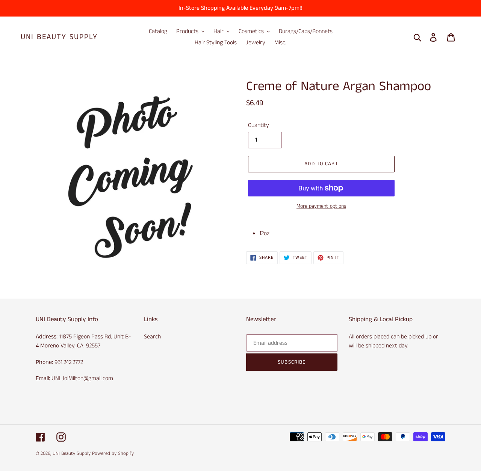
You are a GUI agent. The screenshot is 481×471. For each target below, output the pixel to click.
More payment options (321, 206)
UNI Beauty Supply (59, 37)
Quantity (258, 125)
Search (152, 336)
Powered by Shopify (113, 453)
